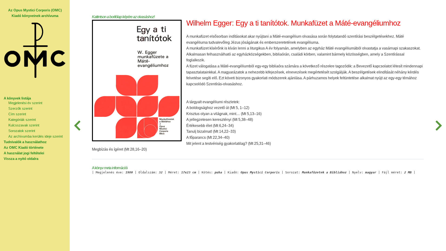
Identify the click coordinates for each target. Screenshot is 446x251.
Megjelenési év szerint (25, 103)
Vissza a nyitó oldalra (21, 159)
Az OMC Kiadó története (23, 147)
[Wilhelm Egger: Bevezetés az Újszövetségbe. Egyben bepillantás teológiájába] (77, 125)
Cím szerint (17, 114)
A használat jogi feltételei (24, 153)
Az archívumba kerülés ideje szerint (35, 136)
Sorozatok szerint (21, 131)
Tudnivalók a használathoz (25, 142)
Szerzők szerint (20, 108)
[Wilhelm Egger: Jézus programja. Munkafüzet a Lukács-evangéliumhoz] (438, 125)
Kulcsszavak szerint (23, 125)
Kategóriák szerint (22, 120)
